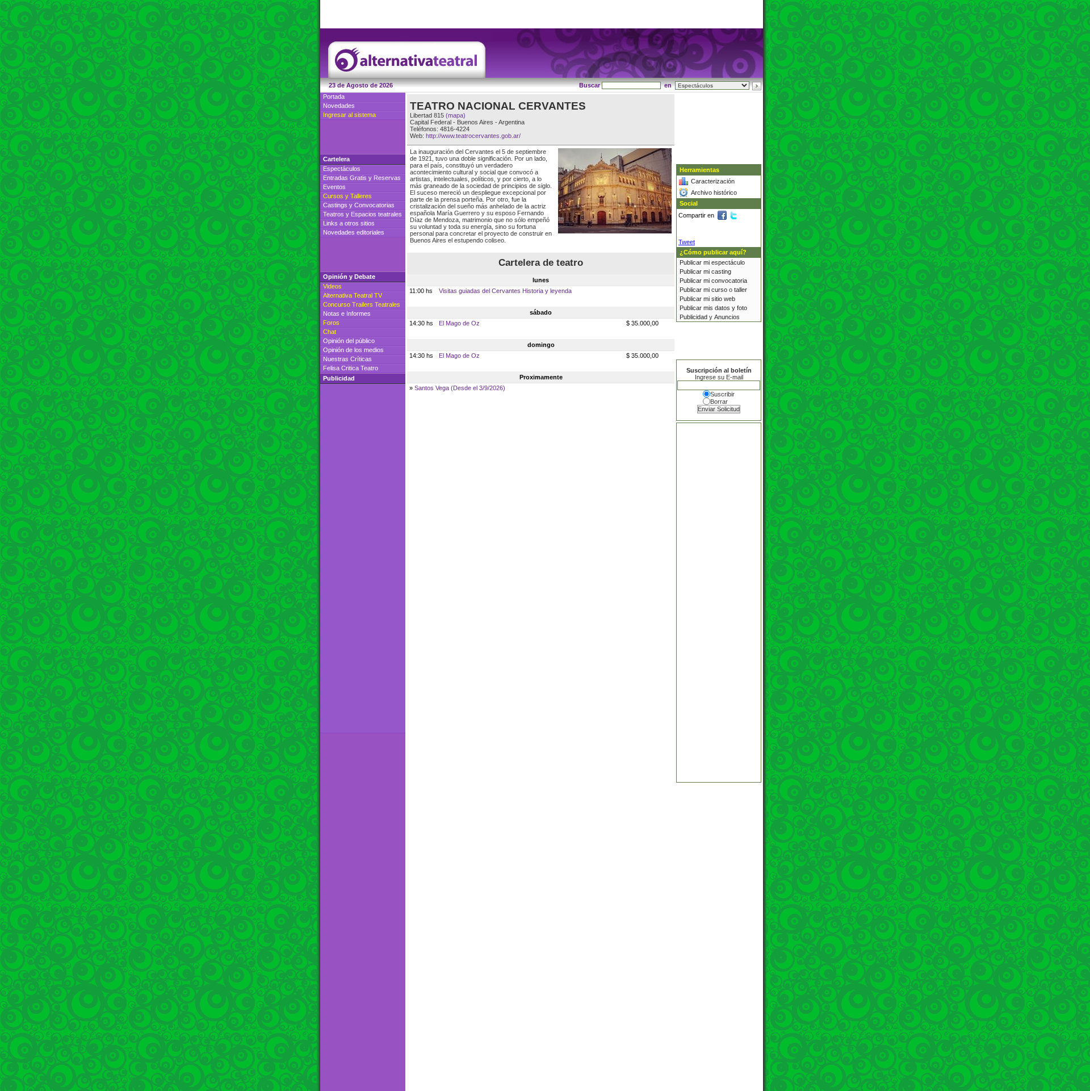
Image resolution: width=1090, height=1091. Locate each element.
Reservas (387, 177)
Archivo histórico (714, 192)
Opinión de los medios (353, 349)
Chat (329, 331)
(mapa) (456, 115)
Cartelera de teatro (540, 262)
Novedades (339, 105)
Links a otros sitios (349, 223)
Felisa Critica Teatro (350, 368)
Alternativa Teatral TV (352, 295)
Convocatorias (374, 205)
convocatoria (729, 280)
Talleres (361, 196)
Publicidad (693, 316)
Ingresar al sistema (349, 114)
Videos (332, 286)
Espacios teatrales (376, 214)
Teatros (333, 214)
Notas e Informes (347, 313)
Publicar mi (695, 262)
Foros (331, 322)
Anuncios (727, 316)
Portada (334, 96)
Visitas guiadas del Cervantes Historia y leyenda (505, 290)
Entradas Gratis (345, 177)
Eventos (334, 186)
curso (719, 289)
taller (740, 289)
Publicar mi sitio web (707, 298)
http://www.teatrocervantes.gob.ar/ (473, 135)
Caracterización (713, 181)
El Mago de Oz (459, 323)
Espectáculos (341, 168)
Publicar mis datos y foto (713, 307)
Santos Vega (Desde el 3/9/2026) (459, 387)
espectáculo (728, 262)
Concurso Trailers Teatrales (361, 304)
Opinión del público (349, 340)
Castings (335, 205)
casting (721, 271)
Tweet (686, 242)
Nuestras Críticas (347, 359)
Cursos (333, 196)
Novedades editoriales (353, 232)
